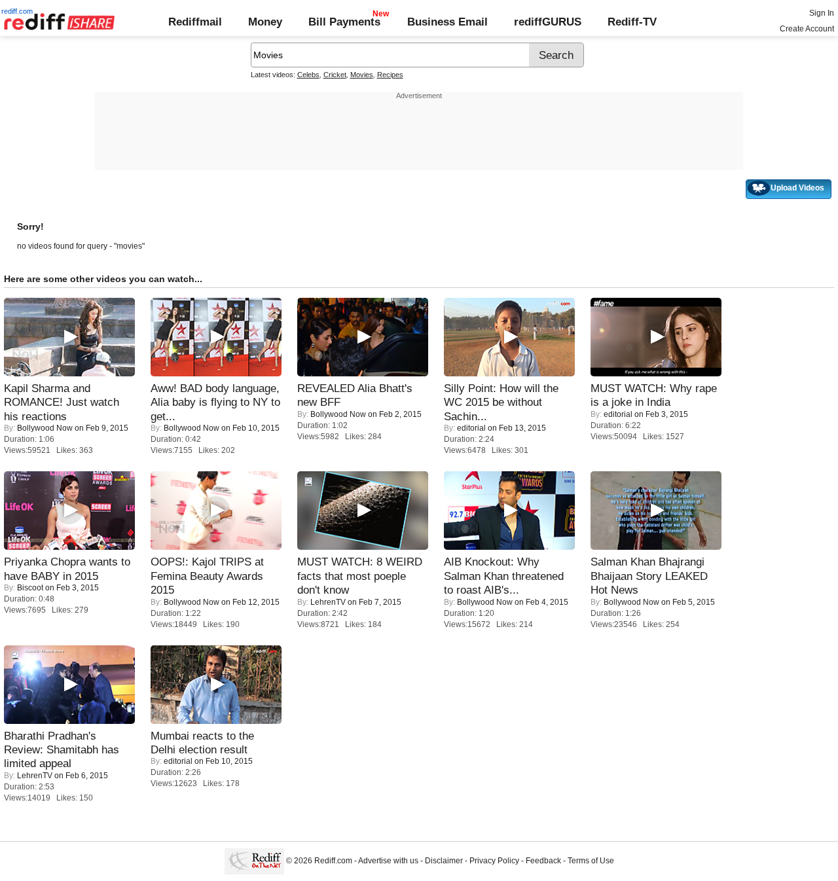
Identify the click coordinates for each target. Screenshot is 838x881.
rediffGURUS (547, 21)
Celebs (308, 75)
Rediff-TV (632, 21)
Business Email (447, 21)
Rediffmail (195, 21)
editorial (471, 428)
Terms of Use (591, 861)
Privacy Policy (494, 861)
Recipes (390, 75)
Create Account (807, 28)
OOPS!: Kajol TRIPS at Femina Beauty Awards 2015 (207, 576)
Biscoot (30, 587)
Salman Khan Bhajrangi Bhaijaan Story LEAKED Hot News (649, 576)
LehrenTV (328, 602)
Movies (361, 75)
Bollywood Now (45, 428)
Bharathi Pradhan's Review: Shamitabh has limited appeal (61, 750)
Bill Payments (344, 21)
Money (265, 21)
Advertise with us (388, 861)
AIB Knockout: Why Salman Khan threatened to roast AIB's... (504, 576)
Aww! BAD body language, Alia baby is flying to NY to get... (215, 402)
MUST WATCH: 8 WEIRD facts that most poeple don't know (359, 576)
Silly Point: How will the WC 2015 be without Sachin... (501, 402)
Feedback (543, 861)
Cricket (334, 75)
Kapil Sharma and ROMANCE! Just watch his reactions (61, 402)
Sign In (821, 13)
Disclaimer (444, 861)
